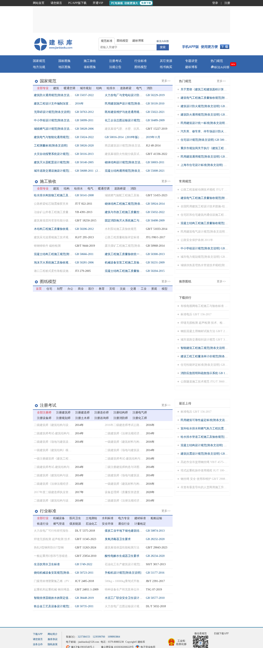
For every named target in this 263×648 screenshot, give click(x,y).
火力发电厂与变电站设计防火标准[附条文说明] (134, 95)
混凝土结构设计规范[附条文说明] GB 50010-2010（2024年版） (220, 445)
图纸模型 (140, 67)
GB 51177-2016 (155, 572)
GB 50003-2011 (155, 162)
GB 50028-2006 (84, 128)
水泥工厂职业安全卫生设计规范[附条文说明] (133, 597)
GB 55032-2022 (155, 212)
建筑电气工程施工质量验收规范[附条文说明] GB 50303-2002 (219, 97)
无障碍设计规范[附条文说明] (52, 111)
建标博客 (191, 67)
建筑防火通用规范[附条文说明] (53, 95)
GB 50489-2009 (155, 120)
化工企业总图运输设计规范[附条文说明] (130, 120)
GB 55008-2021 (155, 170)
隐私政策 (53, 644)
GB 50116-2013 (84, 153)
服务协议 (53, 639)
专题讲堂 (191, 60)
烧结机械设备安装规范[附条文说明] (56, 572)
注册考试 (115, 60)
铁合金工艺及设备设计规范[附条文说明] (59, 606)
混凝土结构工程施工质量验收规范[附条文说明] (134, 270)
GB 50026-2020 (84, 145)
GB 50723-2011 (84, 572)
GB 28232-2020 (155, 539)
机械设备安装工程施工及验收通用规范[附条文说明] (137, 262)
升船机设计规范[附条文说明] (123, 572)
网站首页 (38, 3)
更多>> (166, 80)
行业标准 (140, 60)
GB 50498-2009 (155, 220)
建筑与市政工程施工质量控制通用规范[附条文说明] (137, 212)
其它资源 (166, 60)
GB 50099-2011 (84, 120)
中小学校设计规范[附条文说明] (53, 120)
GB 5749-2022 (83, 564)
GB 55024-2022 (84, 137)
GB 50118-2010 (155, 103)
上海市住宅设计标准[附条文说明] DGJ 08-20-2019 (212, 165)
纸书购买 (166, 67)
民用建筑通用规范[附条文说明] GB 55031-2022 (210, 156)
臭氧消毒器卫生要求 (118, 539)
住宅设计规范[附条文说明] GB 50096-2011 (207, 139)
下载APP (38, 634)
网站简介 (53, 634)
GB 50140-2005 (84, 162)
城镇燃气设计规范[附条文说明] (53, 128)
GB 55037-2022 (84, 95)
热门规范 (217, 60)
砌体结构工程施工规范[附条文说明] (127, 203)
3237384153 (84, 636)
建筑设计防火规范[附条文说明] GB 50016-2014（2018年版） (219, 106)
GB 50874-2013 (155, 530)
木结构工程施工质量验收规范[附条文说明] (61, 228)
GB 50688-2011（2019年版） (93, 170)
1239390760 (99, 636)
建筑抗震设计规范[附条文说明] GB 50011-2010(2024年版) (217, 453)
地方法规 (39, 67)
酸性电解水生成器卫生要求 (122, 555)
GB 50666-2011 (84, 254)
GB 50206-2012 (84, 228)
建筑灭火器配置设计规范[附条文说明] (58, 162)
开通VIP (98, 3)
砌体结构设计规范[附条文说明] (124, 162)
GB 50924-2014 (155, 203)
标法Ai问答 (163, 41)
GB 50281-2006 (84, 262)
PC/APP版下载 (77, 3)
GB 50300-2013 (155, 254)
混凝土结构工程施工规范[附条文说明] (58, 254)
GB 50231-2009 (155, 262)
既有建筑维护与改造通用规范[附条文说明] (132, 111)
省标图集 (90, 67)
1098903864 (114, 636)
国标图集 (64, 60)
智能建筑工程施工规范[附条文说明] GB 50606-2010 (213, 348)
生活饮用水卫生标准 (47, 564)
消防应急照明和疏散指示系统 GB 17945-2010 (209, 373)
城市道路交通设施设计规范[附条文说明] (59, 170)
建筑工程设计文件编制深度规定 (54, 103)
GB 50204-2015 (155, 270)
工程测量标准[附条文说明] (51, 145)
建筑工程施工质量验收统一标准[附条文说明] (133, 254)
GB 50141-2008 (84, 195)
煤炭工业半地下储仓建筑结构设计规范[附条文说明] (137, 530)
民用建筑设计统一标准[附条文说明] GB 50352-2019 (213, 123)
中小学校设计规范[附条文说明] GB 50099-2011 (210, 248)
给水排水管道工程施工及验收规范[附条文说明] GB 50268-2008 (220, 436)
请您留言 (56, 3)
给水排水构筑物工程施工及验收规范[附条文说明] (65, 195)
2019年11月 (153, 137)
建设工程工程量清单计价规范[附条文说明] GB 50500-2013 (217, 356)
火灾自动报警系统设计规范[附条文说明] (59, 153)
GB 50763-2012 (84, 111)
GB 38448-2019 (84, 597)
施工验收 (90, 60)
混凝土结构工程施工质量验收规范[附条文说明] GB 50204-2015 (220, 223)
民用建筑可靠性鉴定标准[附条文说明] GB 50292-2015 (214, 420)
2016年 (79, 103)
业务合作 (38, 644)
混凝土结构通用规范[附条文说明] (126, 170)
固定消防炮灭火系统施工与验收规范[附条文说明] (136, 220)
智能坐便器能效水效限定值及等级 (55, 597)
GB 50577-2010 (155, 597)
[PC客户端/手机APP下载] (205, 44)
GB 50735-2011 (84, 606)
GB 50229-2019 (155, 95)
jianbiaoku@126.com (88, 641)
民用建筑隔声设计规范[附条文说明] (127, 103)
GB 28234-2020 (155, 555)
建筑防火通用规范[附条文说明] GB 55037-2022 (210, 114)
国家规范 (39, 60)
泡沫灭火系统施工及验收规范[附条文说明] (61, 262)
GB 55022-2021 (155, 111)
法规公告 (115, 67)
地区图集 (64, 67)
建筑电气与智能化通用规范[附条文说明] (59, 137)
